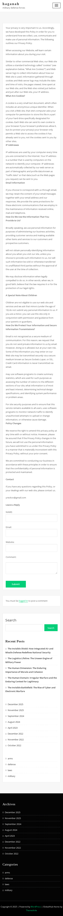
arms (10, 758)
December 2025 (15, 704)
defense (12, 764)
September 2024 (16, 716)
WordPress (36, 906)
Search (10, 620)
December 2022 (15, 733)
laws (10, 770)
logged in (23, 600)
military (11, 776)
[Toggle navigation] (57, 5)
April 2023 (12, 727)
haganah (11, 4)
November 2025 (16, 710)
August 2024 (14, 721)
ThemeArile (31, 910)
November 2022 (16, 739)
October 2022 (14, 745)
